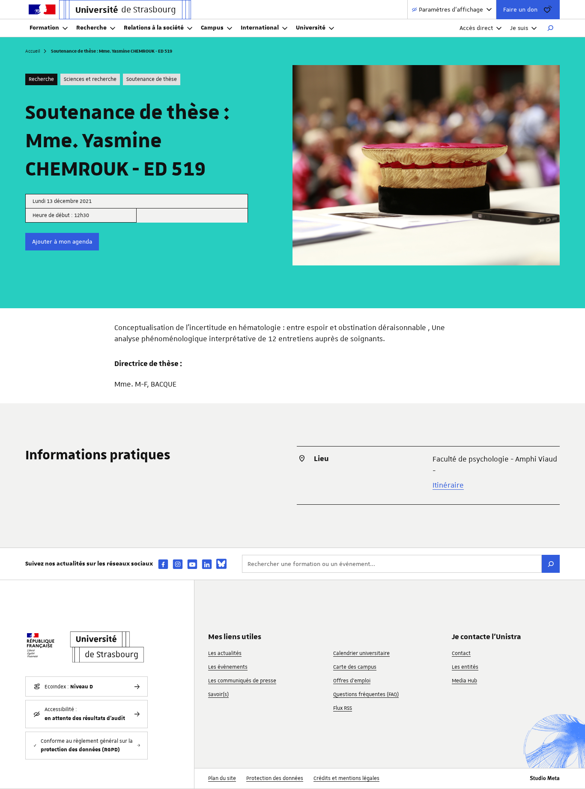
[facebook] (163, 564)
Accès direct (476, 28)
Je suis (519, 28)
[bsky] (221, 564)
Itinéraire (448, 485)
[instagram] (178, 564)
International (260, 28)
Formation (44, 28)
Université (310, 28)
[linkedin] (207, 564)
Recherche (91, 28)
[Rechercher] (550, 28)
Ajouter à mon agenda (62, 241)
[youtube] (192, 564)
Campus (212, 28)
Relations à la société (154, 28)
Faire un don (520, 9)
